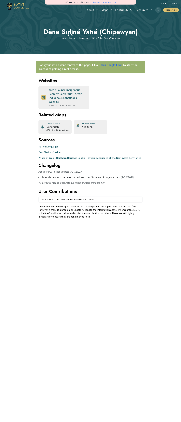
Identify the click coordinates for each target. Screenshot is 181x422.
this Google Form (111, 65)
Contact (175, 3)
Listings (72, 38)
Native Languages (48, 146)
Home (63, 38)
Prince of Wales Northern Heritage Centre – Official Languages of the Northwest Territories (89, 158)
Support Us (170, 10)
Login (164, 3)
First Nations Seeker (49, 152)
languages (84, 38)
